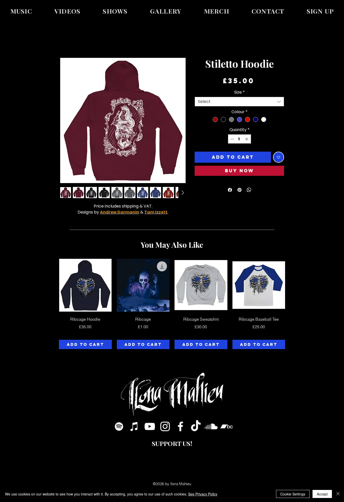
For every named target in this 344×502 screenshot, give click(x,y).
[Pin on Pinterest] (239, 190)
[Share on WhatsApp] (249, 190)
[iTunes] (134, 426)
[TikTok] (195, 426)
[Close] (338, 494)
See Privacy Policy (202, 493)
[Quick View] (85, 285)
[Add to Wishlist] (278, 157)
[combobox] (239, 101)
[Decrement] (232, 139)
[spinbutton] (239, 139)
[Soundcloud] (211, 426)
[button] (320, 11)
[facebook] (180, 426)
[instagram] (165, 426)
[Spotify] (119, 426)
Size (239, 92)
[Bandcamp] (226, 426)
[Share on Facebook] (230, 190)
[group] (172, 304)
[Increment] (247, 139)
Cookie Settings (292, 493)
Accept (322, 493)
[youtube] (149, 426)
